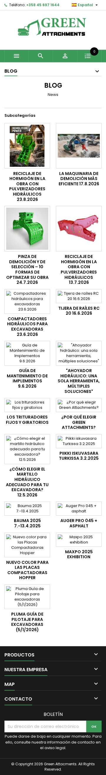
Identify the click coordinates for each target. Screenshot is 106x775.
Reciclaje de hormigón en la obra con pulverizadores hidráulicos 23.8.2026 (27, 186)
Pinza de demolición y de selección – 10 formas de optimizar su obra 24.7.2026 (27, 269)
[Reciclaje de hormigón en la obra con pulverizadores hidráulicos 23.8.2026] (27, 146)
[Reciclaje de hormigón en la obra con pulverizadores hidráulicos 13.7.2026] (79, 228)
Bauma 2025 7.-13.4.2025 (27, 523)
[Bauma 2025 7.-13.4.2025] (27, 508)
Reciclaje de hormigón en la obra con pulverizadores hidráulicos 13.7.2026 (79, 269)
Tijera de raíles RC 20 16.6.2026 (79, 310)
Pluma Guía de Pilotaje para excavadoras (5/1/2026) (27, 622)
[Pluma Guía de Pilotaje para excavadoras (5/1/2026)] (27, 596)
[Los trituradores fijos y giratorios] (27, 405)
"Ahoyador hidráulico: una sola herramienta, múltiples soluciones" (79, 381)
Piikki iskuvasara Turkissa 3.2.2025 (79, 455)
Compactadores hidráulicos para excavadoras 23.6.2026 (27, 326)
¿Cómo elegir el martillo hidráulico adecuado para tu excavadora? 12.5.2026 (27, 482)
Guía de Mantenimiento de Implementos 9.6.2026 (27, 378)
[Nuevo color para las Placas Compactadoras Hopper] (27, 545)
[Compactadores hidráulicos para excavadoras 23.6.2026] (27, 301)
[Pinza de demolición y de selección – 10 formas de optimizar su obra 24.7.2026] (27, 228)
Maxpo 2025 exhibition (79, 554)
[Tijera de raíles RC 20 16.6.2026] (79, 296)
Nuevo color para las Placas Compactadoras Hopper (27, 570)
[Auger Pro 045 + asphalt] (79, 508)
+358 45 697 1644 (42, 4)
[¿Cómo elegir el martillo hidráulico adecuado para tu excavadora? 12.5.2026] (27, 449)
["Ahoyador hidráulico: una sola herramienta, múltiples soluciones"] (79, 353)
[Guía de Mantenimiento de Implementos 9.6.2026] (27, 353)
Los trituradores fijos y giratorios (27, 419)
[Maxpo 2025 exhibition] (79, 540)
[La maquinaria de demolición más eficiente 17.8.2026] (79, 146)
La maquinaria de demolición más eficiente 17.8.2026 (79, 179)
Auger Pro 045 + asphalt (78, 523)
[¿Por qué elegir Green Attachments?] (79, 405)
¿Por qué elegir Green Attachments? (78, 422)
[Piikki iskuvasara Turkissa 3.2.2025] (79, 441)
